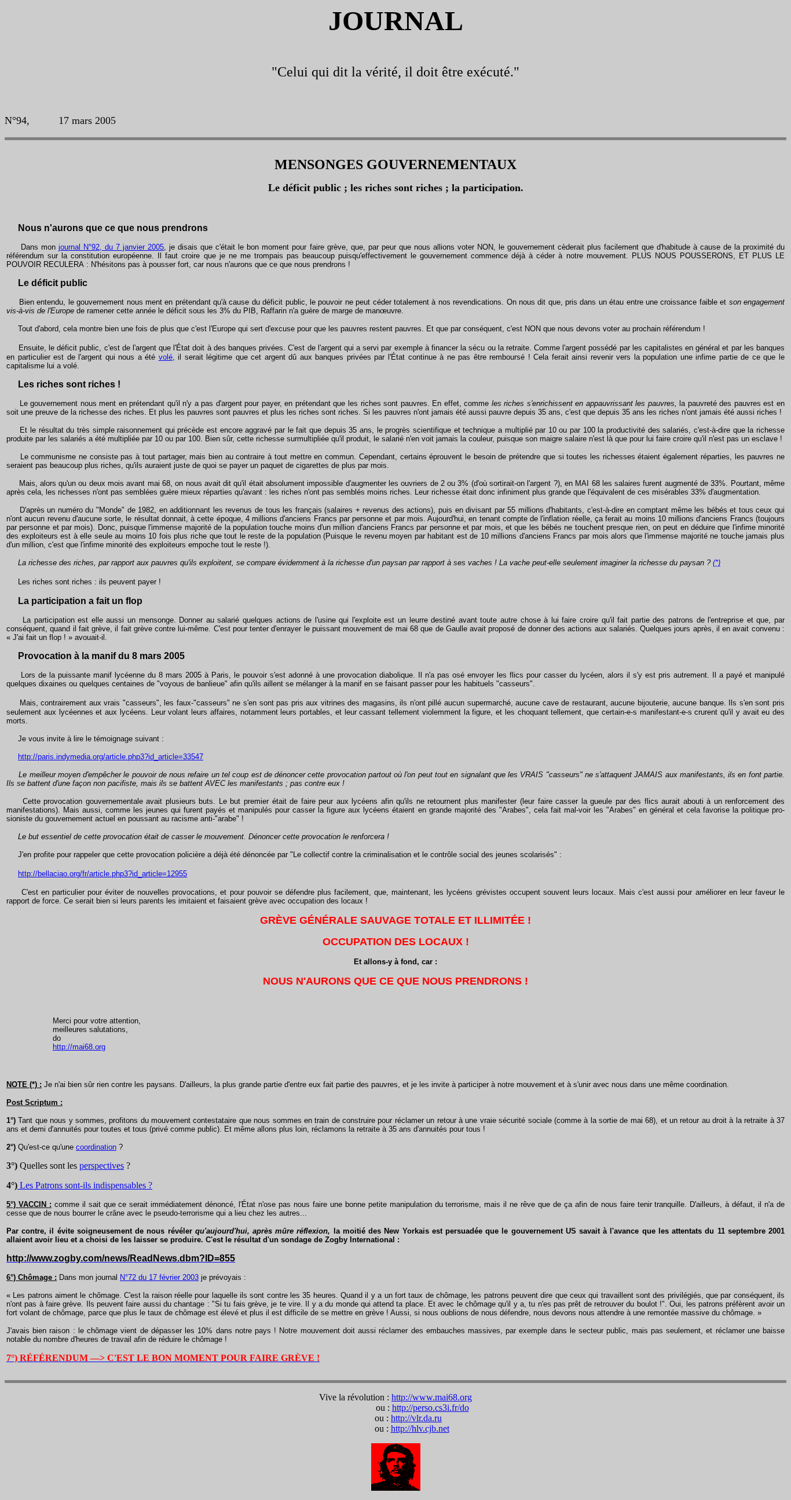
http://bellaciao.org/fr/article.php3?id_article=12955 (102, 873)
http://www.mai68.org (431, 1397)
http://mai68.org (79, 1046)
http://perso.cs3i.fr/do (430, 1408)
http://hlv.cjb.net (420, 1428)
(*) (716, 562)
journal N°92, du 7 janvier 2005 (111, 247)
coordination (96, 1147)
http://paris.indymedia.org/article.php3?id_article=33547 (110, 756)
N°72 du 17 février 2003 (159, 1277)
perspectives (101, 1165)
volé (166, 357)
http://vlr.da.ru (416, 1418)
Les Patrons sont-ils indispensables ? (84, 1185)
